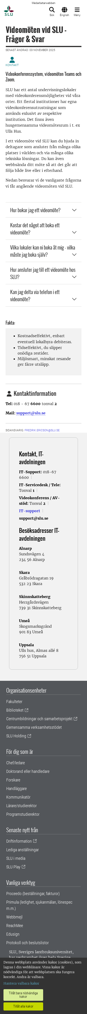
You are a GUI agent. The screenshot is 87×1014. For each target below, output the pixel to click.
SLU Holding (16, 735)
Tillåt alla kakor (23, 1006)
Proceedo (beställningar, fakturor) (33, 893)
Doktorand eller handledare (27, 771)
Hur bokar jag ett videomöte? (35, 210)
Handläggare (16, 788)
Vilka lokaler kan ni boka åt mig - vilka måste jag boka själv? (42, 250)
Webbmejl (14, 917)
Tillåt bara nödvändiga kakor (23, 995)
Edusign (12, 934)
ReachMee (14, 925)
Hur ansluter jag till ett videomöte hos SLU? (42, 273)
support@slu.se (30, 413)
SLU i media (15, 858)
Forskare (13, 779)
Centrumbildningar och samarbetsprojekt (39, 718)
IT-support (29, 511)
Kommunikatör (18, 797)
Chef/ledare (15, 762)
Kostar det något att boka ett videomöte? (35, 228)
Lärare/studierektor (21, 805)
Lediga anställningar (22, 849)
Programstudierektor (22, 814)
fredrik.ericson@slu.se (42, 430)
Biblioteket (14, 710)
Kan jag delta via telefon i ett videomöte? (35, 295)
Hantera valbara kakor (21, 983)
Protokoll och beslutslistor (27, 942)
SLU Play (13, 866)
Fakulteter (14, 701)
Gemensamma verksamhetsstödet (34, 727)
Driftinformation (19, 841)
